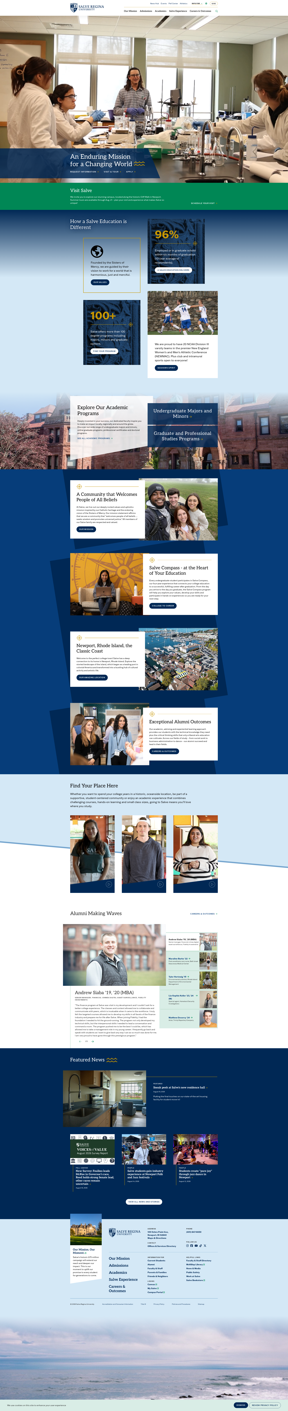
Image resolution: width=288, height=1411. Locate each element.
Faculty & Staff (155, 1268)
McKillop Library (194, 1264)
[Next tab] (92, 1041)
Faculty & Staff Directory (198, 1260)
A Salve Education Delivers (173, 270)
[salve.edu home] (87, 8)
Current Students (156, 1260)
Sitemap (201, 1304)
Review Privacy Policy (265, 1405)
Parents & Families (157, 1272)
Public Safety (193, 1272)
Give (214, 3)
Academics (160, 11)
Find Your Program (104, 351)
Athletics (183, 3)
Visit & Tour (111, 172)
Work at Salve (193, 1276)
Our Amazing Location (92, 677)
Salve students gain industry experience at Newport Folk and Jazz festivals (145, 1174)
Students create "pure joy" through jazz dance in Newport (195, 1174)
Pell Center (173, 3)
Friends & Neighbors (158, 1276)
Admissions (146, 11)
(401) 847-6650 (193, 1232)
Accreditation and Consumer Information (117, 1304)
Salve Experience (178, 11)
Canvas (151, 1284)
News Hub (154, 3)
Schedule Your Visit (203, 203)
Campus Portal (155, 1292)
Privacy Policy (159, 1304)
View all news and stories (144, 1202)
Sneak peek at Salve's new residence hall (179, 1087)
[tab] (188, 941)
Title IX (143, 1304)
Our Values (100, 282)
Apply (129, 172)
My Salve (152, 1288)
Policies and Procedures (181, 1304)
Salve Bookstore (194, 1280)
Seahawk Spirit (166, 368)
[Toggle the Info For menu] (200, 3)
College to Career (163, 606)
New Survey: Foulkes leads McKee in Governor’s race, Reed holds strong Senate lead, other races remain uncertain (95, 1177)
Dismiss (240, 1405)
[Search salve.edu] (217, 11)
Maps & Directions (157, 1238)
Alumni (151, 1264)
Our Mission (130, 11)
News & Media (193, 1268)
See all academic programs (93, 438)
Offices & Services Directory (162, 1246)
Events (164, 3)
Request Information (83, 172)
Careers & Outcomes (200, 11)
